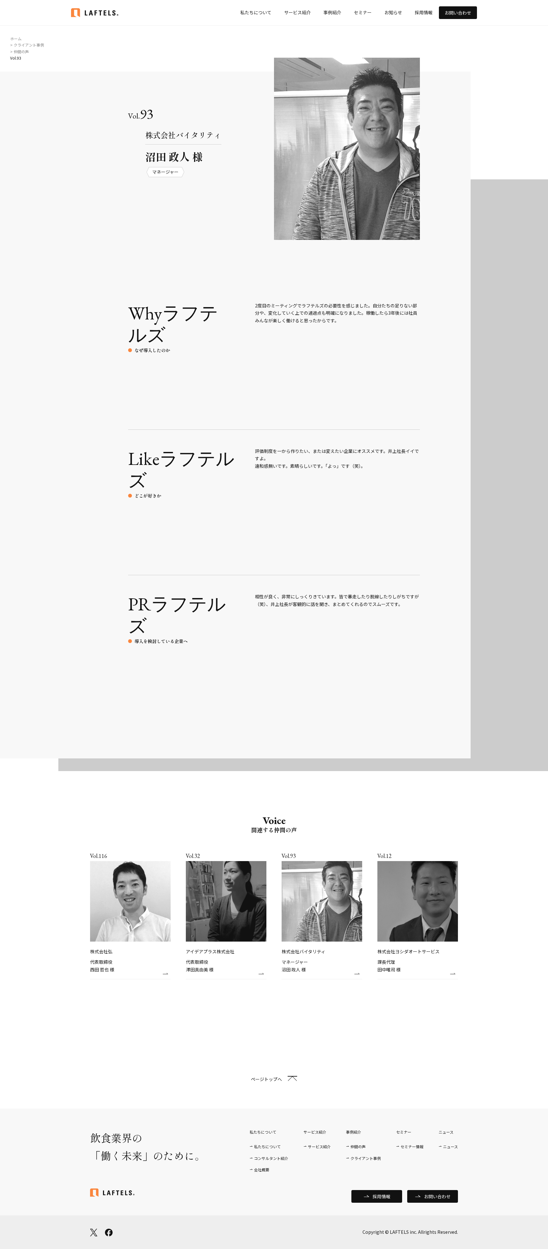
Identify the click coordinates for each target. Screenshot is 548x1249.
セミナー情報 (412, 1146)
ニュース (450, 1146)
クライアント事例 (365, 1158)
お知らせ (393, 12)
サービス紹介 (297, 12)
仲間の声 (358, 1146)
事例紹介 (332, 12)
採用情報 (424, 12)
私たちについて (255, 12)
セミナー (363, 12)
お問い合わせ (458, 13)
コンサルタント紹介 (271, 1158)
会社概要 (261, 1169)
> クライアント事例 (27, 45)
